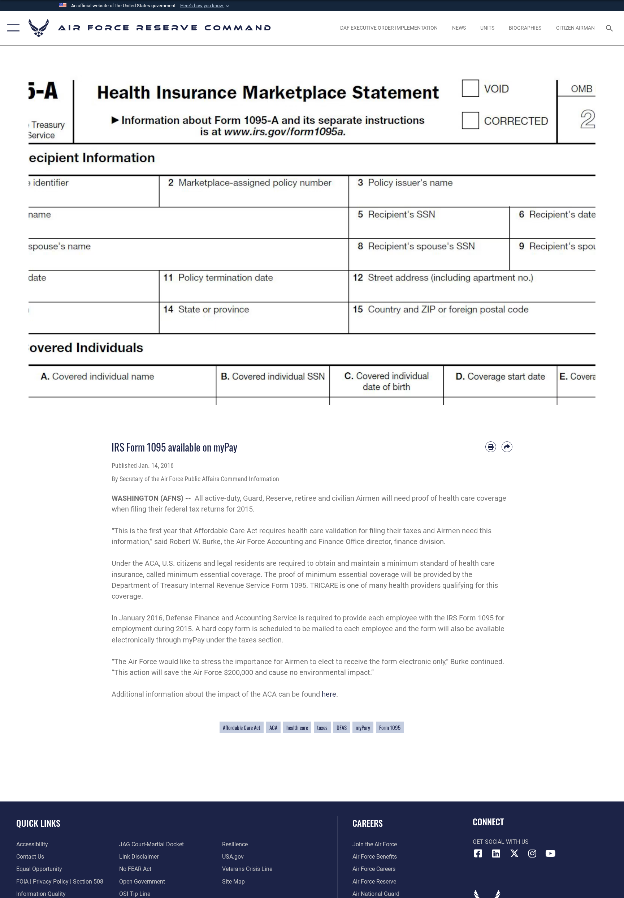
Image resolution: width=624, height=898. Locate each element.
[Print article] (490, 446)
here (329, 694)
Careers (367, 822)
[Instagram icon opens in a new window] (532, 853)
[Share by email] (507, 446)
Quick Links (38, 822)
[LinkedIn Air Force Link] (496, 853)
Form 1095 (389, 727)
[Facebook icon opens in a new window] (478, 853)
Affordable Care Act (241, 727)
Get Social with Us (501, 841)
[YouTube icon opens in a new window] (550, 853)
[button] (205, 5)
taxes (322, 727)
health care (297, 727)
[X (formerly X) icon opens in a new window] (514, 853)
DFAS (342, 727)
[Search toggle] (610, 28)
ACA (273, 727)
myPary (363, 727)
